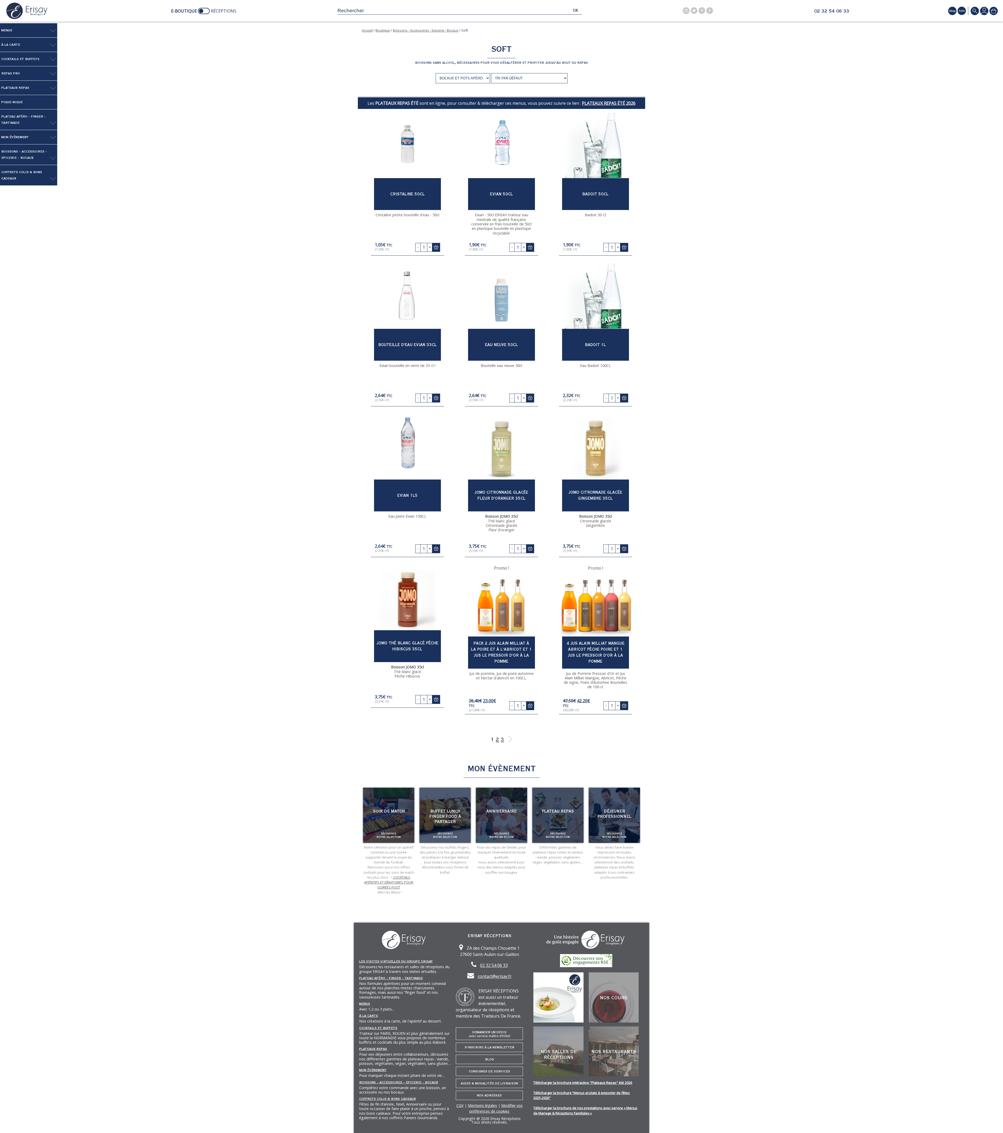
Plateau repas (558, 811)
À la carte (10, 45)
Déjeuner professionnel (614, 814)
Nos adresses (489, 1095)
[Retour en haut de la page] (992, 1122)
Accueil (367, 30)
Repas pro (10, 73)
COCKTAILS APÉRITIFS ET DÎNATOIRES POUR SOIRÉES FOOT (388, 882)
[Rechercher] (975, 11)
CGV (460, 1105)
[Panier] (993, 11)
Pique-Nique (12, 102)
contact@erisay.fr (495, 976)
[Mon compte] (984, 11)
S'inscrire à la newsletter (489, 1047)
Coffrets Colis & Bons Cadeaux (21, 175)
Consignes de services (489, 1071)
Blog (489, 1059)
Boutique (383, 30)
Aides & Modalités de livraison (489, 1083)
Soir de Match (389, 811)
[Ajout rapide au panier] (436, 247)
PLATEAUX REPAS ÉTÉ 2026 (608, 103)
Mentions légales (482, 1105)
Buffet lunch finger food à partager (445, 816)
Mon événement (15, 137)
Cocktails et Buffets (20, 59)
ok (575, 10)
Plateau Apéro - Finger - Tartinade (23, 119)
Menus (6, 30)
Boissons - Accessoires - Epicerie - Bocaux (24, 154)
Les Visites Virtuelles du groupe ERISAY (396, 961)
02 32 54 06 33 (831, 11)
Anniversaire (501, 811)
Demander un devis (489, 1034)
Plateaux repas (15, 88)
